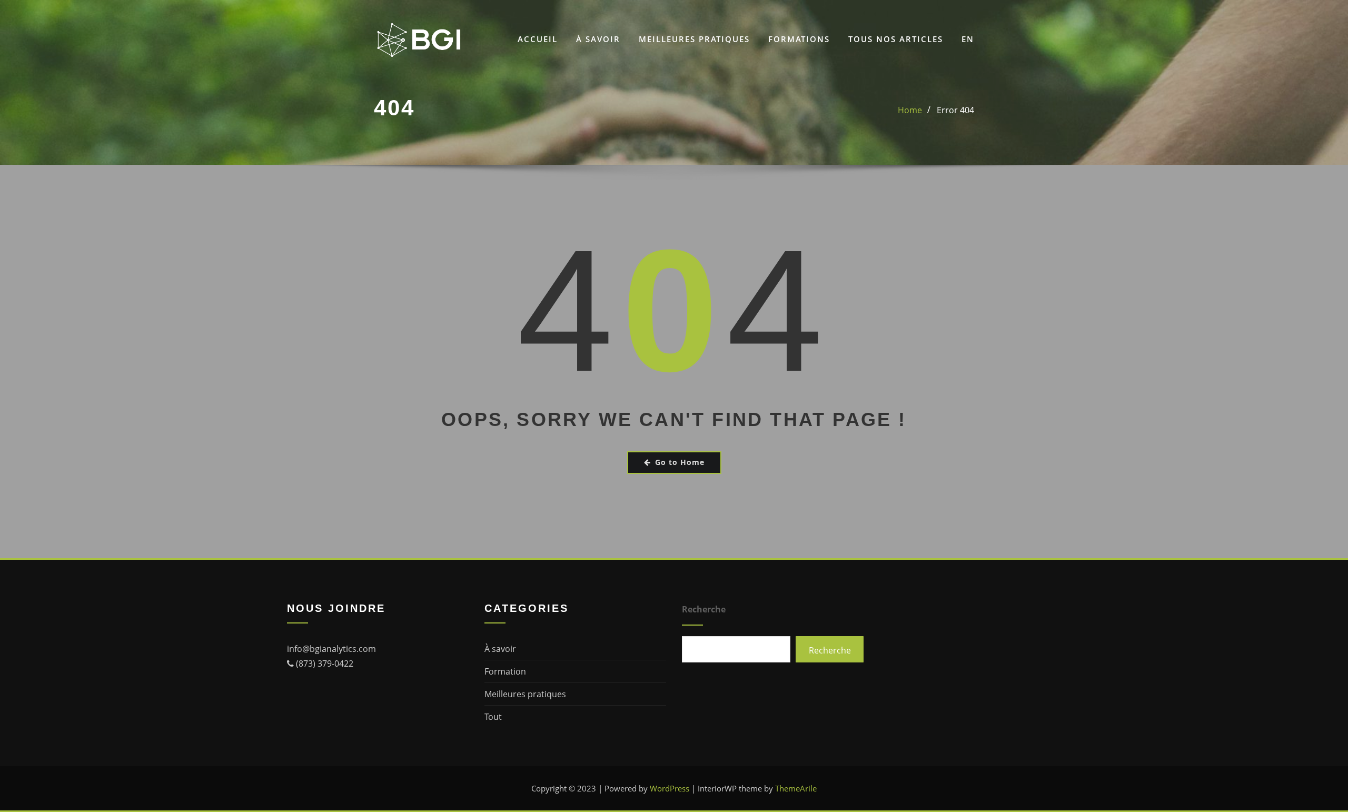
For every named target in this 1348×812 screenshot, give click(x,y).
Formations (799, 39)
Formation (505, 671)
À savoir (598, 39)
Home (910, 110)
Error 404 (955, 110)
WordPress (669, 788)
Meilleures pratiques (694, 39)
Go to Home (680, 462)
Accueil (538, 39)
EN (968, 39)
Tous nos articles (895, 39)
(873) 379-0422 (323, 663)
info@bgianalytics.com (331, 649)
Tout (493, 716)
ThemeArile (796, 788)
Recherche (704, 609)
